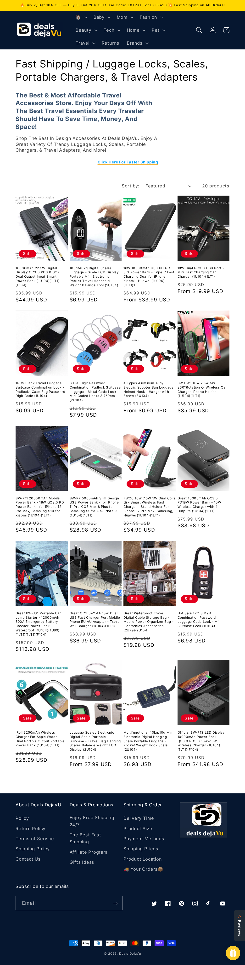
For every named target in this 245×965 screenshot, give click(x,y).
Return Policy (30, 828)
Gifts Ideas (82, 862)
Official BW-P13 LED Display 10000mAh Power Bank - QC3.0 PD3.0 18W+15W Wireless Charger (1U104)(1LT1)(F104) (201, 741)
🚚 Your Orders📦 (143, 869)
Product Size (137, 828)
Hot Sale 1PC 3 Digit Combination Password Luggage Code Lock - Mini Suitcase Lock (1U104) (200, 619)
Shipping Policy (33, 848)
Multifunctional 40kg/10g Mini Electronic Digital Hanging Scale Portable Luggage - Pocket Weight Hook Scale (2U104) (148, 741)
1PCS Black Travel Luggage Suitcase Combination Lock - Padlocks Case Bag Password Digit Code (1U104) (40, 389)
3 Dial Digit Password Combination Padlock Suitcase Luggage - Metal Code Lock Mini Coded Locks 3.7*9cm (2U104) (95, 391)
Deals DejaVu (130, 953)
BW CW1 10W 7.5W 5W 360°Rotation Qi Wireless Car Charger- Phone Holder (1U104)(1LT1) (202, 389)
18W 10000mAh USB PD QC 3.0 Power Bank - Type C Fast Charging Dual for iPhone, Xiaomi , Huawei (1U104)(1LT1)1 (148, 276)
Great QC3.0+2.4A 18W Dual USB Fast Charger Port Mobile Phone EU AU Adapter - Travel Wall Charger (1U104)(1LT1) (95, 619)
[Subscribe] (115, 903)
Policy (22, 818)
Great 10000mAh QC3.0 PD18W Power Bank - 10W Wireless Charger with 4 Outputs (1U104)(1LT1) (199, 504)
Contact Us (28, 859)
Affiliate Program (88, 852)
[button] (81, 17)
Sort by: (130, 185)
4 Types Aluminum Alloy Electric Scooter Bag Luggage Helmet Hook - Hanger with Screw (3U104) (148, 389)
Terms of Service (35, 838)
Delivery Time (138, 818)
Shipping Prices (140, 848)
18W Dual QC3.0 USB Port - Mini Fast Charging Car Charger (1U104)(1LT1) (201, 272)
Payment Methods (143, 838)
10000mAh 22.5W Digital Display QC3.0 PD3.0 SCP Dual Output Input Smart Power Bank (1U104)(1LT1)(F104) (38, 276)
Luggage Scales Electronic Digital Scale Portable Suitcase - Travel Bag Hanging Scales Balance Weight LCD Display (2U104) (95, 741)
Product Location (142, 859)
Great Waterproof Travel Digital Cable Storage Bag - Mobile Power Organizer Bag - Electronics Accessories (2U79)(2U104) (148, 621)
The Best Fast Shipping (85, 838)
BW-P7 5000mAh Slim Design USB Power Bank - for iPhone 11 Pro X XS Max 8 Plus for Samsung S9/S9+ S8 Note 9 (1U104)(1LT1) (94, 506)
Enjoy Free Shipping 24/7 (92, 821)
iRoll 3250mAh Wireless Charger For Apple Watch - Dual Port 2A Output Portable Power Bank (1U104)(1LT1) (40, 739)
